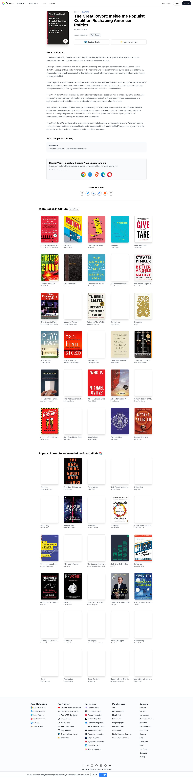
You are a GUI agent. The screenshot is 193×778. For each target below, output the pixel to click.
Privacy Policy (83, 775)
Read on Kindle (94, 42)
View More (74, 209)
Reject (94, 775)
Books (77, 12)
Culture (85, 12)
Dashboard (166, 3)
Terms (92, 769)
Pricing (52, 3)
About (44, 3)
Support (84, 769)
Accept (103, 775)
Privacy (99, 769)
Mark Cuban (95, 35)
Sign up (186, 3)
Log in (177, 3)
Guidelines (107, 769)
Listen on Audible (130, 42)
